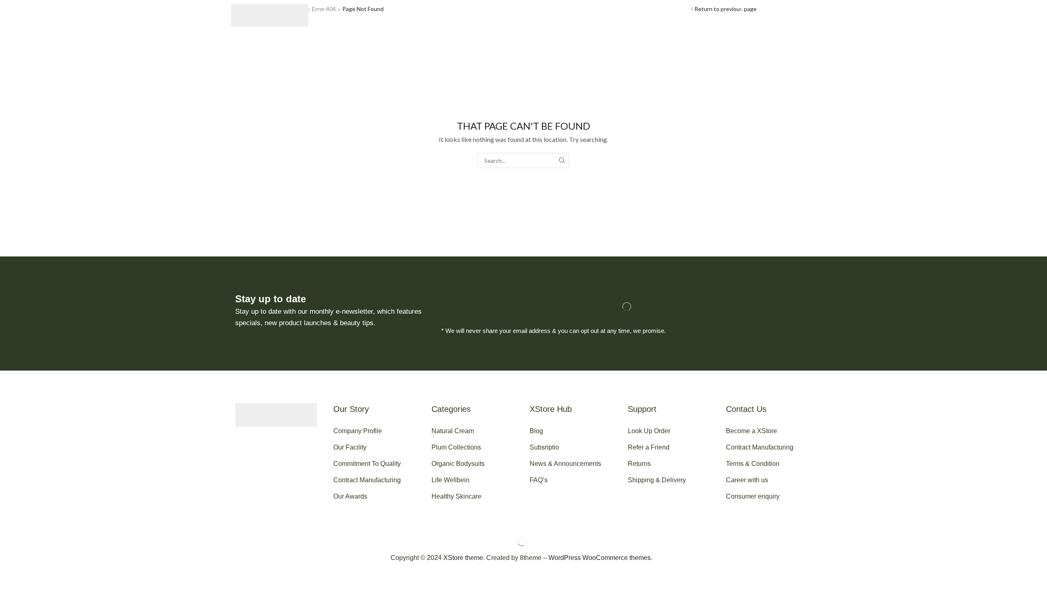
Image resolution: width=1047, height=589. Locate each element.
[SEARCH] (561, 160)
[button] (338, 15)
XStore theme (463, 557)
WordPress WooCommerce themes (599, 557)
